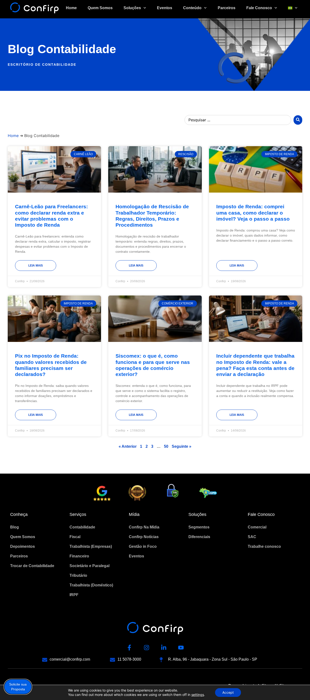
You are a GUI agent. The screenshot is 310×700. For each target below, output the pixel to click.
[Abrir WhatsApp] (298, 687)
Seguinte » (181, 446)
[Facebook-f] (129, 647)
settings (197, 695)
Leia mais (35, 265)
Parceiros (226, 8)
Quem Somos (100, 8)
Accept (228, 692)
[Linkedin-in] (164, 647)
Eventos (164, 8)
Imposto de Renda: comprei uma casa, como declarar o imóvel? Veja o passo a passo (253, 212)
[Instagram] (146, 647)
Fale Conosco (259, 8)
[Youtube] (181, 647)
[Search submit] (298, 120)
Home (71, 8)
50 (166, 446)
